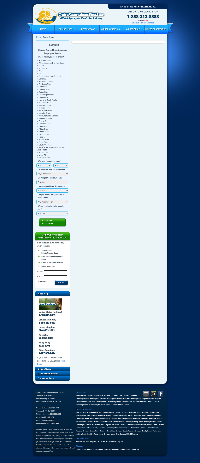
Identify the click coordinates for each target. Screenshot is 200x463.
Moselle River (44, 113)
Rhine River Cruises (121, 428)
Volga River (43, 155)
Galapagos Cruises (146, 418)
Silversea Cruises (104, 405)
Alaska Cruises (114, 412)
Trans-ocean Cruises (102, 434)
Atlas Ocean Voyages (102, 395)
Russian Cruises (82, 431)
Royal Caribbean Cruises (142, 402)
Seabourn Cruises (90, 405)
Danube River (44, 89)
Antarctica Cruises (129, 412)
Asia (40, 74)
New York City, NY (116, 441)
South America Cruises (132, 431)
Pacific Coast (44, 121)
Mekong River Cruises (140, 422)
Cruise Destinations (111, 449)
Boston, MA (80, 441)
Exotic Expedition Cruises (128, 418)
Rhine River (43, 129)
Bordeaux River (45, 84)
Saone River (44, 140)
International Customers (143, 23)
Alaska (41, 66)
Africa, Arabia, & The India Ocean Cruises (92, 412)
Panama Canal (45, 124)
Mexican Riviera (45, 111)
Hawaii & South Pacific (48, 100)
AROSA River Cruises (84, 395)
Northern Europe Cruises (136, 425)
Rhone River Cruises (138, 428)
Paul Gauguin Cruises (145, 398)
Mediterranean (45, 105)
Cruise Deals (133, 29)
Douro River (44, 92)
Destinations (88, 29)
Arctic (41, 71)
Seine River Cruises (114, 431)
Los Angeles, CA (92, 441)
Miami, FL (104, 441)
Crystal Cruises (89, 398)
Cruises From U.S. (110, 29)
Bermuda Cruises (46, 82)
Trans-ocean (44, 152)
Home (43, 29)
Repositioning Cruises (104, 428)
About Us (135, 449)
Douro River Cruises (109, 418)
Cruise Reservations (156, 29)
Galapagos (43, 97)
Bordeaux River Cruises (143, 415)
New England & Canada (48, 116)
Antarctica (43, 68)
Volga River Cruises (118, 434)
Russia (42, 137)
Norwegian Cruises (114, 398)
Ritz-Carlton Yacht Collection (103, 402)
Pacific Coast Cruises (155, 425)
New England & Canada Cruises (113, 425)
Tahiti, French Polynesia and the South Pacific (50, 149)
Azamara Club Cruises (120, 395)
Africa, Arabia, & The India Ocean (52, 63)
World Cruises (44, 158)
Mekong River (44, 108)
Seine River (43, 142)
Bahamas (43, 79)
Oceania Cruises (129, 398)
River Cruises (153, 428)
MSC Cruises (101, 398)
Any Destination (45, 60)
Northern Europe (45, 118)
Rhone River (44, 132)
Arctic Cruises (142, 412)
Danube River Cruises (91, 418)
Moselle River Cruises (91, 425)
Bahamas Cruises (111, 415)
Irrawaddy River (45, 103)
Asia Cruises (154, 412)
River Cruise (44, 134)
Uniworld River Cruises (121, 405)
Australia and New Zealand (50, 76)
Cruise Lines (65, 29)
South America (45, 145)
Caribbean (43, 87)
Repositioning (44, 126)
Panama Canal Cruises (85, 428)
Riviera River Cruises (124, 402)
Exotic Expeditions (46, 95)
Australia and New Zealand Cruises (89, 415)
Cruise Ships (98, 449)
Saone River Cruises (97, 431)
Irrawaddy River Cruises (103, 422)
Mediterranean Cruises (122, 422)
